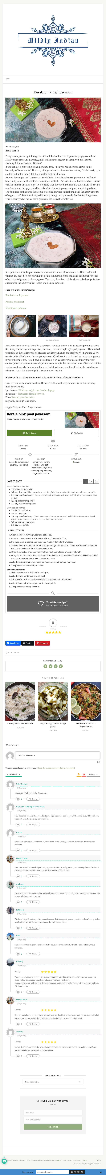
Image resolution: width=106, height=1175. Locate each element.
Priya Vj (19, 961)
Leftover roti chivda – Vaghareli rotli (85, 725)
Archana (20, 884)
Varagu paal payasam (15, 308)
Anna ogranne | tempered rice (20, 723)
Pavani (19, 832)
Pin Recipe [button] (78, 433)
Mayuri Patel (21, 858)
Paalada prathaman (14, 301)
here (58, 1160)
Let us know (51, 605)
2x (90, 481)
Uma (18, 935)
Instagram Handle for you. (31, 393)
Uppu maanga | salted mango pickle (53, 725)
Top (98, 1160)
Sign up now (27, 1172)
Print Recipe (31, 433)
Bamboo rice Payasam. (16, 295)
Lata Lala (20, 910)
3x (96, 481)
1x (85, 481)
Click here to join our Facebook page (36, 390)
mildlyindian (13, 652)
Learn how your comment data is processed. (56, 768)
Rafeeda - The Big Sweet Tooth (30, 806)
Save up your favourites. (23, 397)
